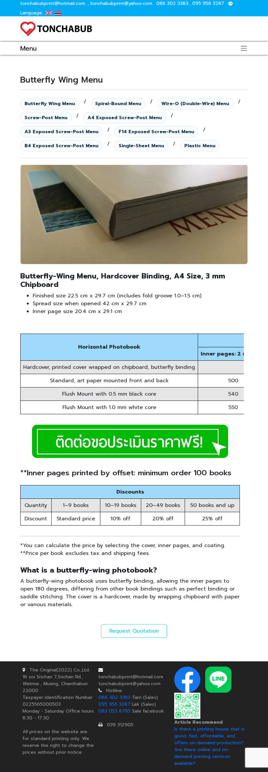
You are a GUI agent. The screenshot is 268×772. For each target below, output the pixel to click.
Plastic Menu (199, 145)
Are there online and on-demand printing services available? (202, 756)
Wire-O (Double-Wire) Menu (195, 103)
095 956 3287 (208, 3)
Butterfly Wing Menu (50, 103)
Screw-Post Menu (46, 117)
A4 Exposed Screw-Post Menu (125, 117)
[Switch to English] (48, 12)
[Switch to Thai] (58, 12)
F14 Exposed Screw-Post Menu (156, 131)
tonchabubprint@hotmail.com (52, 3)
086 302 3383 (172, 3)
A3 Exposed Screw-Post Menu (61, 131)
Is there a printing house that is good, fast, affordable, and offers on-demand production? (209, 736)
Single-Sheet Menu (141, 145)
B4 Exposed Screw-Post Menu (61, 145)
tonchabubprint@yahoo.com (121, 3)
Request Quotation (134, 631)
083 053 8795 (114, 711)
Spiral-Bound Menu (118, 103)
